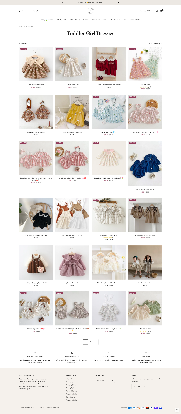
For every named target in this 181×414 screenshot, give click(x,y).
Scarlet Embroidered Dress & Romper (108, 85)
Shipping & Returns (72, 385)
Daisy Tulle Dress (145, 85)
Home (20, 26)
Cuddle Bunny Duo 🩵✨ (109, 132)
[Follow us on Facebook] (134, 386)
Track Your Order (134, 20)
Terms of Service (71, 391)
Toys (124, 20)
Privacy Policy (70, 388)
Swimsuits (86, 20)
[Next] (95, 342)
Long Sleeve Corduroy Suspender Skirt (36, 283)
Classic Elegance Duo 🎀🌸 (36, 329)
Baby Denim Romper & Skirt (145, 189)
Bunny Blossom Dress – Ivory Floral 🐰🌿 (109, 329)
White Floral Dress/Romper (108, 235)
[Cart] (161, 11)
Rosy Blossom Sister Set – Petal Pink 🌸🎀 (72, 178)
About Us (69, 379)
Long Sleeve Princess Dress (72, 283)
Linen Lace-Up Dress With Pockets (72, 235)
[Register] (112, 380)
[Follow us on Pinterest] (144, 386)
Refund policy (70, 397)
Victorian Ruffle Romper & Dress (145, 235)
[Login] (157, 11)
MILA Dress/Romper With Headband (108, 283)
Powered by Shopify (53, 407)
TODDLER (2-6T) (74, 20)
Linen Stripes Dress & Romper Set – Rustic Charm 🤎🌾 (72, 330)
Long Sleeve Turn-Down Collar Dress (36, 235)
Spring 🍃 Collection (47, 20)
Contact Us (70, 382)
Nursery (105, 20)
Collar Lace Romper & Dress (36, 132)
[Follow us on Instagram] (139, 386)
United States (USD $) (145, 11)
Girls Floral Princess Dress (36, 85)
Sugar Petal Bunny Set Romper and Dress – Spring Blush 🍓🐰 (36, 179)
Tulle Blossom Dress (145, 329)
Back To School (115, 20)
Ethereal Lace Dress (72, 85)
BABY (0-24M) (61, 20)
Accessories (96, 20)
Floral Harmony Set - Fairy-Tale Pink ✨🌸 (145, 132)
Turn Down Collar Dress (145, 283)
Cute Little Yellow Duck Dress (72, 132)
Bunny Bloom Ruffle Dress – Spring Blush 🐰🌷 (108, 178)
